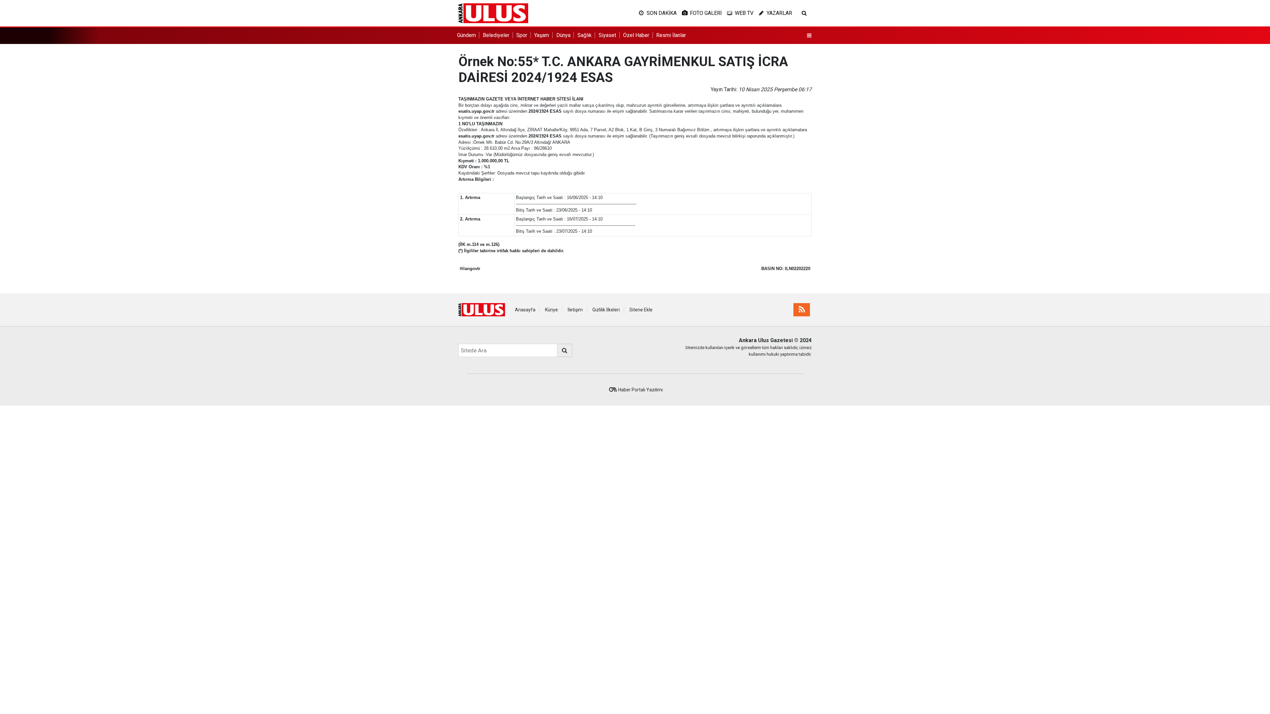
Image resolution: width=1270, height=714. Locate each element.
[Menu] (809, 35)
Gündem (466, 35)
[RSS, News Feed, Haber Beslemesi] (801, 309)
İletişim (575, 309)
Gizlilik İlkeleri (606, 309)
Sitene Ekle (641, 309)
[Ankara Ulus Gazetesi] (493, 13)
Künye (551, 309)
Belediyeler (496, 35)
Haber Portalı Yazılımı (640, 389)
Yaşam (541, 35)
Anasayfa (525, 309)
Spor (521, 35)
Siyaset (607, 35)
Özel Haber (636, 35)
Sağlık (584, 35)
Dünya (563, 35)
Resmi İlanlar (671, 35)
